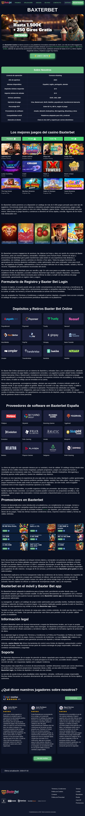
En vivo (30, 138)
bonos (45, 509)
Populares (10, 138)
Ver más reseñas (42, 758)
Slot (72, 138)
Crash (52, 138)
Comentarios (73, 698)
